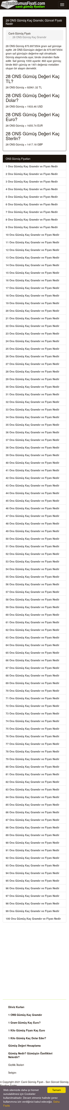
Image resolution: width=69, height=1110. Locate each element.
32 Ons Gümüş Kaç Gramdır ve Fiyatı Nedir (32, 402)
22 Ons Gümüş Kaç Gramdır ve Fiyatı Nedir (32, 326)
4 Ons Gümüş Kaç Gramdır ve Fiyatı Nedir (32, 189)
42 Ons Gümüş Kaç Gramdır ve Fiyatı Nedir (32, 478)
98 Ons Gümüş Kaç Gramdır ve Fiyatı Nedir (32, 903)
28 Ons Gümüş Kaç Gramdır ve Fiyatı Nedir (32, 371)
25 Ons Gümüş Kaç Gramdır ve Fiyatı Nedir (32, 348)
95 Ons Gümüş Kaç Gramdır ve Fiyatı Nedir (32, 880)
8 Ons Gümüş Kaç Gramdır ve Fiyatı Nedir (32, 219)
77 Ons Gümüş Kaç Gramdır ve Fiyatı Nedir (32, 744)
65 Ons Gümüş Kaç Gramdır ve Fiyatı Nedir (32, 652)
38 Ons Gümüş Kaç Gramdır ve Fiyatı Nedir (32, 447)
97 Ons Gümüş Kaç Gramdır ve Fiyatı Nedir (32, 896)
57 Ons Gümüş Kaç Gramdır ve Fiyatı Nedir (32, 592)
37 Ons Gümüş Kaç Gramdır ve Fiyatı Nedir (32, 440)
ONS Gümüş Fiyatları (18, 159)
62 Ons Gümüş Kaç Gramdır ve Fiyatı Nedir (32, 630)
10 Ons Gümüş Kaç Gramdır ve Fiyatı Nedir (32, 234)
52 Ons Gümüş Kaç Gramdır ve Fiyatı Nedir (32, 554)
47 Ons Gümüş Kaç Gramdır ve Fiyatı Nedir (32, 516)
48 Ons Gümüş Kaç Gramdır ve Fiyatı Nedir (32, 523)
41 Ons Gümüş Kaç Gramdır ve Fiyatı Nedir (32, 470)
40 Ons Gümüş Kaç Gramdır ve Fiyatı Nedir (32, 462)
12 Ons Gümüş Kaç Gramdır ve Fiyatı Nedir (32, 250)
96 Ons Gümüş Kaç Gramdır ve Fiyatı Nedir (32, 888)
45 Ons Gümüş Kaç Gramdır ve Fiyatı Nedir (32, 500)
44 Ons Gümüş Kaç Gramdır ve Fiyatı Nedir (32, 493)
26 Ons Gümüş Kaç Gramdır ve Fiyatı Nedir (32, 356)
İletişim (12, 1072)
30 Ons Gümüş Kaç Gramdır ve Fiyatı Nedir (32, 386)
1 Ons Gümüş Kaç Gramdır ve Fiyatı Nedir (32, 166)
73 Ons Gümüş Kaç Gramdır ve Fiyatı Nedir (32, 713)
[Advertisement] (34, 961)
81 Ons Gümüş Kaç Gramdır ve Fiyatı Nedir (32, 774)
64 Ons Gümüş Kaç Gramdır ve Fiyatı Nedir (32, 645)
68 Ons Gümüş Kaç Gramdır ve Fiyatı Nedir (32, 675)
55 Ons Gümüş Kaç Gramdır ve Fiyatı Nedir (32, 576)
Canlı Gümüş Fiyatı (32, 1082)
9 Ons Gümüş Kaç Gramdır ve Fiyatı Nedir (32, 227)
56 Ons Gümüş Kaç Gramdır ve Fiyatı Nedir (32, 584)
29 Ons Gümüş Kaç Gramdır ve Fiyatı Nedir (32, 379)
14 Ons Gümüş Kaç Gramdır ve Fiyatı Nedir (32, 265)
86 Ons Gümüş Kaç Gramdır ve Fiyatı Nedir (32, 812)
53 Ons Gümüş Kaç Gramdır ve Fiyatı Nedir (32, 561)
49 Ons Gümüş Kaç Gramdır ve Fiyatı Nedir (32, 531)
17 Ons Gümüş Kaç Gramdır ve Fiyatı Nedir (32, 288)
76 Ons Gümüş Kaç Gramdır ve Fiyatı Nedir (32, 736)
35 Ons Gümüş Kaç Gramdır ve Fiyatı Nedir (32, 424)
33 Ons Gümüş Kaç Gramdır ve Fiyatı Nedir (32, 409)
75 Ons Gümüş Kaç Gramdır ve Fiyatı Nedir (32, 728)
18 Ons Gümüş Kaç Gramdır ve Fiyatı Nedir (32, 295)
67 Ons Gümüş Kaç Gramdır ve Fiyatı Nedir (32, 668)
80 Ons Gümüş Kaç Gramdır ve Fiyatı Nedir (32, 766)
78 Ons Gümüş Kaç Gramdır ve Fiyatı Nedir (32, 751)
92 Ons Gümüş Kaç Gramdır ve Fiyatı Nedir (32, 858)
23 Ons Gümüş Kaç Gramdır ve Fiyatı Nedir (32, 333)
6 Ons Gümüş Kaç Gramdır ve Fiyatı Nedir (32, 204)
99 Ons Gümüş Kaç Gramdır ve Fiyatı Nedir (32, 911)
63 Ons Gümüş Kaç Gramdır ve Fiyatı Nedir (32, 637)
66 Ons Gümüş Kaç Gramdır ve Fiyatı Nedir (32, 660)
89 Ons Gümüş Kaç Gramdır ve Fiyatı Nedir (32, 835)
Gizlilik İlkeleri (16, 1065)
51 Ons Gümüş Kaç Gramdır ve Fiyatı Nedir (32, 546)
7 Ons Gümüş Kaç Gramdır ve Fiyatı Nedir (32, 212)
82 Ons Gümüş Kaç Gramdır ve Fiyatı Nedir (32, 782)
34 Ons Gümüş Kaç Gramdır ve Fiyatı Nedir (32, 417)
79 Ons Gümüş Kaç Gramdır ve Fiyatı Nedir (32, 759)
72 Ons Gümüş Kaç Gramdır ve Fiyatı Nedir (32, 706)
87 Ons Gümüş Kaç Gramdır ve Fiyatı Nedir (32, 820)
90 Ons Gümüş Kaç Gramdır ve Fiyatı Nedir (32, 842)
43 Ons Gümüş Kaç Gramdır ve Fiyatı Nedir (32, 485)
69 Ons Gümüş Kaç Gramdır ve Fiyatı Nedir (32, 683)
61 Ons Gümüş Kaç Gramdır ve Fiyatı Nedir (32, 622)
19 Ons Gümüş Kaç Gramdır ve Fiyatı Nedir (32, 303)
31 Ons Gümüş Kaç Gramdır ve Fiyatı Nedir (32, 394)
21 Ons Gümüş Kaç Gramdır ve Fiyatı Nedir (32, 318)
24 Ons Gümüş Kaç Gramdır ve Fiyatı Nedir (32, 341)
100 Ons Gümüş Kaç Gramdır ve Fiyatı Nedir (33, 918)
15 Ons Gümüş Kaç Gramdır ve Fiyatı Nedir (32, 272)
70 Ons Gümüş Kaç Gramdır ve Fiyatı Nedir (32, 690)
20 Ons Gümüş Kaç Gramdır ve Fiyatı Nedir (32, 310)
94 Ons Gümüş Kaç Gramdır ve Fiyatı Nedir (32, 873)
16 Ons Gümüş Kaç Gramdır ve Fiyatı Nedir (32, 280)
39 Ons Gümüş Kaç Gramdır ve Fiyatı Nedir (32, 455)
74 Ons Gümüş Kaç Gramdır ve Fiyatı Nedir (32, 721)
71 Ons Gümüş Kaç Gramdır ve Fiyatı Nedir (32, 698)
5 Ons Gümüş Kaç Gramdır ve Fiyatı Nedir (32, 196)
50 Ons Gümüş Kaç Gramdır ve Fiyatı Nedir (32, 538)
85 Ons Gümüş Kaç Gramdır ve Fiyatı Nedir (32, 804)
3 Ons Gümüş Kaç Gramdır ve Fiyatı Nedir (32, 181)
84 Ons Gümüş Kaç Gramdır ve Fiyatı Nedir (32, 797)
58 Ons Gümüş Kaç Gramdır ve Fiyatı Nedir (32, 599)
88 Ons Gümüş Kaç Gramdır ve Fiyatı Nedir (32, 827)
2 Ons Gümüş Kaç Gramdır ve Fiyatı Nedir (32, 174)
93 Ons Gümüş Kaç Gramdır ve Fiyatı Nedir (32, 865)
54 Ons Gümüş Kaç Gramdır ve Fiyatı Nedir (32, 569)
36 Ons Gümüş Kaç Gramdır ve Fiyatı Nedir (32, 432)
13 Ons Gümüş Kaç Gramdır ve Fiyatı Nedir (32, 257)
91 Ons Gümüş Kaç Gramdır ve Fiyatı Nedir (32, 850)
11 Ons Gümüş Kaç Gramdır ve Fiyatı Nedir (32, 242)
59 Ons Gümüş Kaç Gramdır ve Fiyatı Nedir (32, 607)
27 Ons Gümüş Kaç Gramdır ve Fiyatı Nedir (32, 364)
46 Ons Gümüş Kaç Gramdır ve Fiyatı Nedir (32, 508)
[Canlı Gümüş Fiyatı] (23, 4)
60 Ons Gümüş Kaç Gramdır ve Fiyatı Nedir (32, 614)
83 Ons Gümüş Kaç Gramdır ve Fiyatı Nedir (32, 789)
